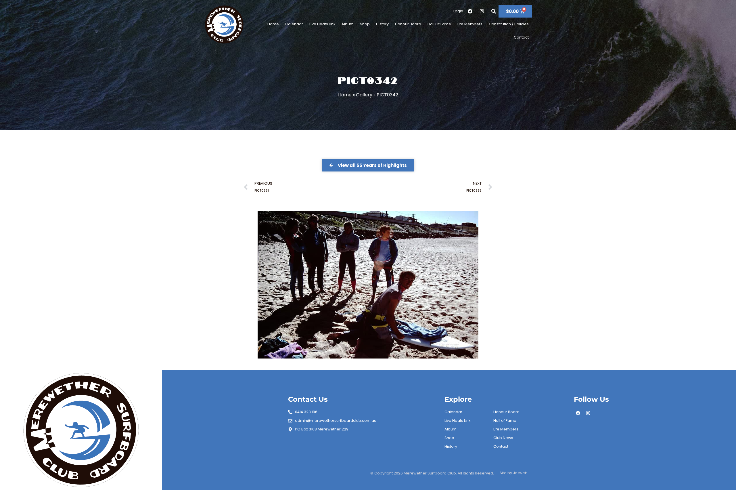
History (382, 24)
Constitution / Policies (509, 24)
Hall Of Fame (439, 24)
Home (273, 24)
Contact (521, 37)
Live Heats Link (322, 24)
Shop (365, 24)
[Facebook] (578, 413)
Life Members (469, 24)
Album (348, 24)
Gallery (364, 94)
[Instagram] (588, 413)
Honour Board (408, 24)
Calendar (294, 24)
